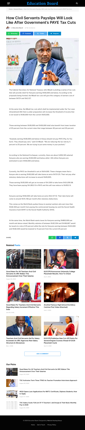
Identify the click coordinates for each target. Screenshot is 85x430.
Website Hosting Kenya (54, 420)
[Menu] (8, 3)
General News (18, 9)
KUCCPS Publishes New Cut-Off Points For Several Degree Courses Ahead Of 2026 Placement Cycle (61, 340)
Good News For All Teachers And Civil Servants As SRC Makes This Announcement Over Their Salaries (21, 273)
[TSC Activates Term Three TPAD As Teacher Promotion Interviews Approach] (12, 383)
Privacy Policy (51, 425)
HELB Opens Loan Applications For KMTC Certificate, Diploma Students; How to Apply (48, 393)
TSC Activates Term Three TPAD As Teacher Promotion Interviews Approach (48, 380)
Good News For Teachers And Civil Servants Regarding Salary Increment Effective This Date (23, 307)
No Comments (31, 28)
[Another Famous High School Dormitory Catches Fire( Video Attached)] (61, 292)
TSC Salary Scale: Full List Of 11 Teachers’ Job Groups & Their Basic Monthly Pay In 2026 (47, 404)
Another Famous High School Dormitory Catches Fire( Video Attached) (59, 306)
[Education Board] (42, 3)
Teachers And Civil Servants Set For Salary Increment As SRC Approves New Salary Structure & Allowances (22, 340)
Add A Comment (42, 354)
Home (10, 9)
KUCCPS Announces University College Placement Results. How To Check (59, 272)
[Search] (77, 3)
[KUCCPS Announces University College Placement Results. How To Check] (61, 259)
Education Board (18, 28)
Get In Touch (41, 425)
